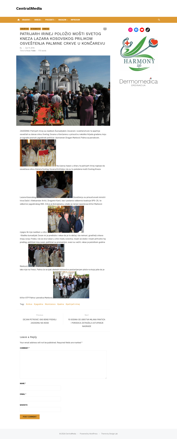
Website (24, 405)
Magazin (62, 20)
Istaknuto (35, 29)
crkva (29, 304)
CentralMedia (29, 8)
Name (23, 384)
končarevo (51, 304)
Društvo (24, 29)
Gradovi (26, 20)
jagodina (39, 304)
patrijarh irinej (73, 304)
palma (61, 304)
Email (23, 394)
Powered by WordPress (89, 434)
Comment (25, 348)
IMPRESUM (75, 20)
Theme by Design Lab (109, 434)
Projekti (49, 20)
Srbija (37, 20)
